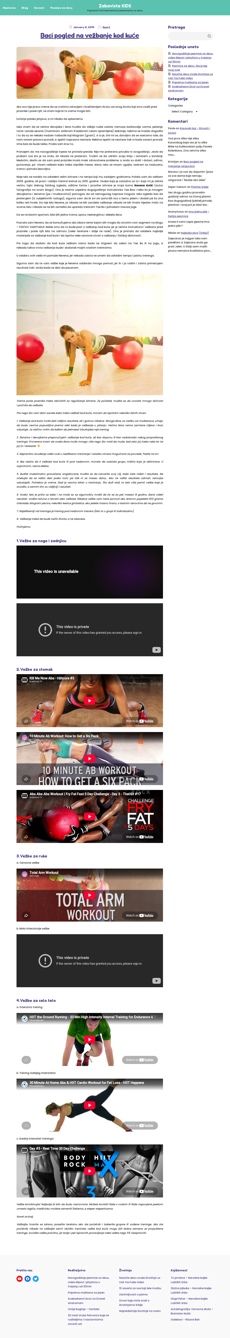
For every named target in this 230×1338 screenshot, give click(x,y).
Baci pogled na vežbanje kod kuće (89, 35)
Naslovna (9, 7)
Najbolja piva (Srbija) (195, 233)
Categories (175, 105)
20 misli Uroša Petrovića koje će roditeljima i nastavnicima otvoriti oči (88, 1320)
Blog (25, 7)
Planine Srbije (199, 187)
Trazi (209, 36)
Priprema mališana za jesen (190, 82)
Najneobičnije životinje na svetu (140, 1311)
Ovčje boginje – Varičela (83, 1309)
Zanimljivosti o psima (133, 1294)
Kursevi (39, 7)
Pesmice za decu (61, 7)
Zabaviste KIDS (115, 6)
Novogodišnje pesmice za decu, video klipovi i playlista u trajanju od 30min (190, 57)
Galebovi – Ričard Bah (185, 1319)
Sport (106, 27)
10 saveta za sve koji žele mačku (140, 1288)
